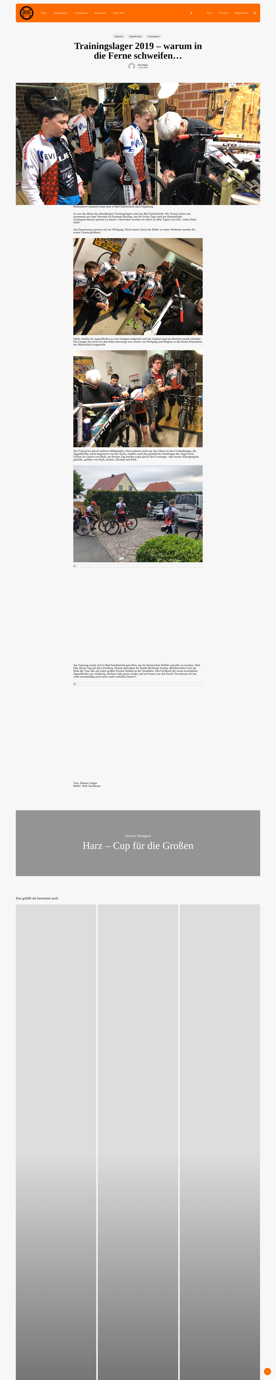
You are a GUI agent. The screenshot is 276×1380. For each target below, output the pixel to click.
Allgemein (118, 36)
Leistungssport (154, 36)
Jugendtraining (135, 36)
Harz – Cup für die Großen (138, 843)
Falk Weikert (142, 65)
